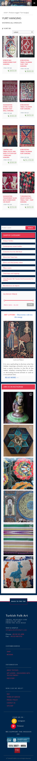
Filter (30, 304)
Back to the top (18, 601)
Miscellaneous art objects (11, 286)
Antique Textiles (8, 241)
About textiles (12, 670)
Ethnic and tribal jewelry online (13, 262)
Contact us (11, 703)
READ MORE (12, 377)
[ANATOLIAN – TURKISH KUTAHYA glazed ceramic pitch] (18, 408)
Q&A (8, 694)
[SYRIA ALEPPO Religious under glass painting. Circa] (18, 506)
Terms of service (13, 697)
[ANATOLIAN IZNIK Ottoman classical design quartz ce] (18, 474)
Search (30, 228)
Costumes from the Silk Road (12, 252)
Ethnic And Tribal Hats (10, 257)
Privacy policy (12, 700)
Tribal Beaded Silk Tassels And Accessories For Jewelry (18, 279)
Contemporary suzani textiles (12, 246)
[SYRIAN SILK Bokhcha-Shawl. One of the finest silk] (18, 539)
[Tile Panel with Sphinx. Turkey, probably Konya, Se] (18, 441)
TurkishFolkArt (12, 758)
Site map (10, 706)
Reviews (10, 654)
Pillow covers (7, 268)
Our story (11, 678)
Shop (6, 13)
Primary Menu (34, 3)
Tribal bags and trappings (11, 273)
